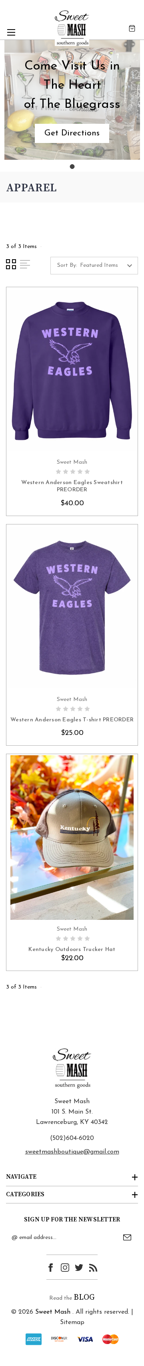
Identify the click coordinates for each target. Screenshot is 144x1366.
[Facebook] (50, 1267)
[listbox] (108, 265)
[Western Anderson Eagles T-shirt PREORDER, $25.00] (72, 608)
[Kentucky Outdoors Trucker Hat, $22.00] (72, 837)
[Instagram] (65, 1267)
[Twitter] (79, 1267)
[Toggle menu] (11, 32)
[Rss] (93, 1267)
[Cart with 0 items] (132, 28)
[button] (72, 133)
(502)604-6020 (72, 1138)
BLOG (84, 1297)
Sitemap (72, 1322)
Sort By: (67, 265)
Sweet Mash (52, 1312)
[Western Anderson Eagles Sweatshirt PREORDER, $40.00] (72, 370)
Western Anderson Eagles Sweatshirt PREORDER (72, 486)
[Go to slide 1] (72, 166)
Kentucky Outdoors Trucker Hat (71, 950)
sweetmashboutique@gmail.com (72, 1152)
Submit (127, 1237)
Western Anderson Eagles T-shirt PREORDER (72, 720)
